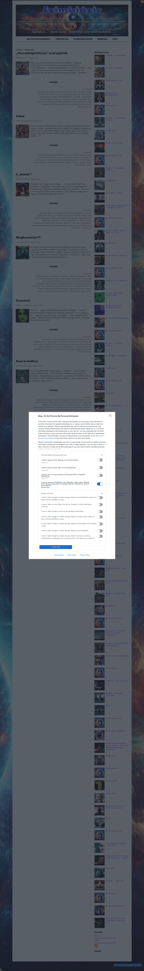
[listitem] (72, 455)
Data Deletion (59, 555)
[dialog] (72, 485)
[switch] (100, 459)
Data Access (72, 555)
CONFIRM (56, 547)
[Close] (111, 416)
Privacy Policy (85, 555)
